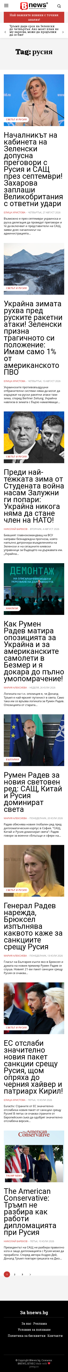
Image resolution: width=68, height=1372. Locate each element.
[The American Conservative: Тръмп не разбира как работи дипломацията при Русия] (34, 1156)
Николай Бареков (15, 529)
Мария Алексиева (15, 687)
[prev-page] (5, 32)
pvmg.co (34, 1366)
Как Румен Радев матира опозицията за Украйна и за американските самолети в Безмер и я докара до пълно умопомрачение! (34, 651)
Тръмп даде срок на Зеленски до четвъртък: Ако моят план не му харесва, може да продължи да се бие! (34, 30)
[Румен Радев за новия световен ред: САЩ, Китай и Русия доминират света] (34, 740)
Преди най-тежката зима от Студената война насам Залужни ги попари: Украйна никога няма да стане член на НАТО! (34, 496)
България (12, 759)
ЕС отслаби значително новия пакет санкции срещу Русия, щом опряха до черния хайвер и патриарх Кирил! (33, 1067)
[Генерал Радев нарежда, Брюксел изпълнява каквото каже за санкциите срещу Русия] (34, 871)
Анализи (12, 608)
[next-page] (62, 32)
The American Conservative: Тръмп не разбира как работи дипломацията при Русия (30, 1212)
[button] (59, 6)
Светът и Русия (16, 119)
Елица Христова (14, 212)
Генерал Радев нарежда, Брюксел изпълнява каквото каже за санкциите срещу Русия (33, 926)
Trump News (14, 1175)
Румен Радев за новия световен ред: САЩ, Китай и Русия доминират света (33, 792)
